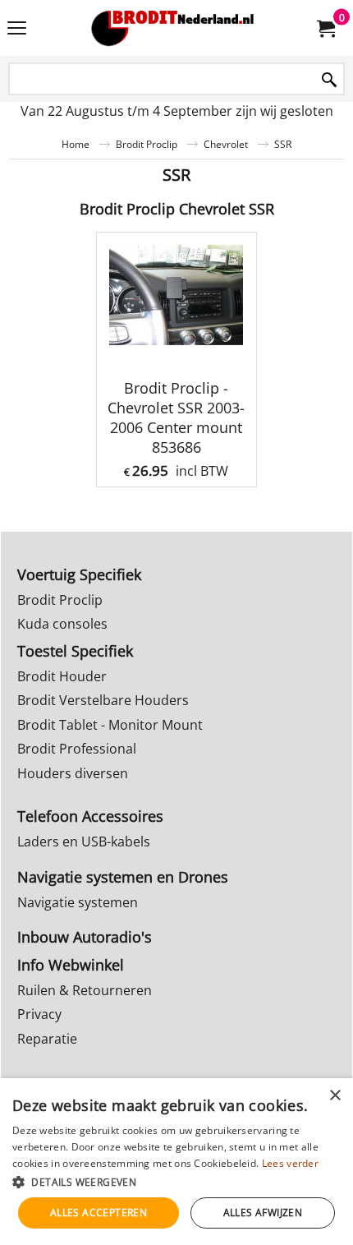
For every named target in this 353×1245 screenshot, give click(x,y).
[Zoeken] (329, 80)
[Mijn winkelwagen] (325, 28)
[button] (176, 1181)
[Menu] (16, 29)
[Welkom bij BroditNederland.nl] (173, 27)
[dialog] (176, 1161)
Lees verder (290, 1163)
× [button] (334, 1096)
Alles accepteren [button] (98, 1213)
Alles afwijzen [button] (263, 1213)
